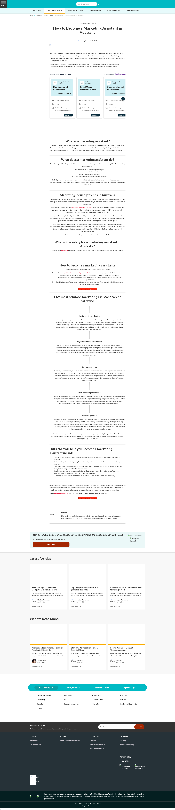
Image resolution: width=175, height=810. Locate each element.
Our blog (123, 740)
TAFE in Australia (132, 10)
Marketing (95, 704)
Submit (139, 727)
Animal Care (96, 695)
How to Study (95, 10)
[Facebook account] (125, 766)
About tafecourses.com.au (70, 740)
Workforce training (127, 745)
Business (123, 699)
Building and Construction (129, 704)
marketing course (61, 493)
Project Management (71, 704)
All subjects (34, 740)
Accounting (68, 695)
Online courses (35, 745)
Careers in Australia (54, 11)
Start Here (51, 544)
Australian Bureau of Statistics (81, 207)
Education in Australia (76, 10)
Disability (40, 704)
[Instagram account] (140, 766)
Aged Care (123, 695)
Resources (37, 10)
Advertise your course (98, 745)
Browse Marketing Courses (87, 289)
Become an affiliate (97, 749)
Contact (93, 740)
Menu (3, 5)
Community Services (44, 695)
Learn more (68, 115)
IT (65, 699)
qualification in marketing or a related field (78, 273)
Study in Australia (113, 10)
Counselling (41, 699)
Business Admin (97, 699)
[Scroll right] (123, 99)
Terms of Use (125, 761)
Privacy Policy (125, 757)
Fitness (39, 708)
